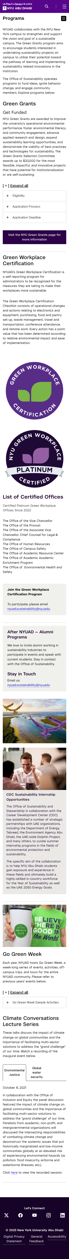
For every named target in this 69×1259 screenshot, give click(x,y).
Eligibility (19, 196)
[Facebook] (20, 1215)
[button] (47, 7)
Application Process (26, 207)
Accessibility (57, 1236)
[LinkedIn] (62, 1215)
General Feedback (36, 1238)
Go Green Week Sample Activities (36, 1002)
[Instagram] (48, 1215)
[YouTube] (34, 1215)
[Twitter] (6, 1215)
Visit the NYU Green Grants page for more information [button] (34, 237)
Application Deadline (27, 217)
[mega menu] (63, 6)
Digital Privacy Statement (14, 1238)
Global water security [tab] (37, 1072)
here (14, 1172)
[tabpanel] (34, 1130)
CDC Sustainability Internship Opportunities (30, 797)
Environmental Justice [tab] (14, 1072)
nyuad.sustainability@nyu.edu (28, 609)
